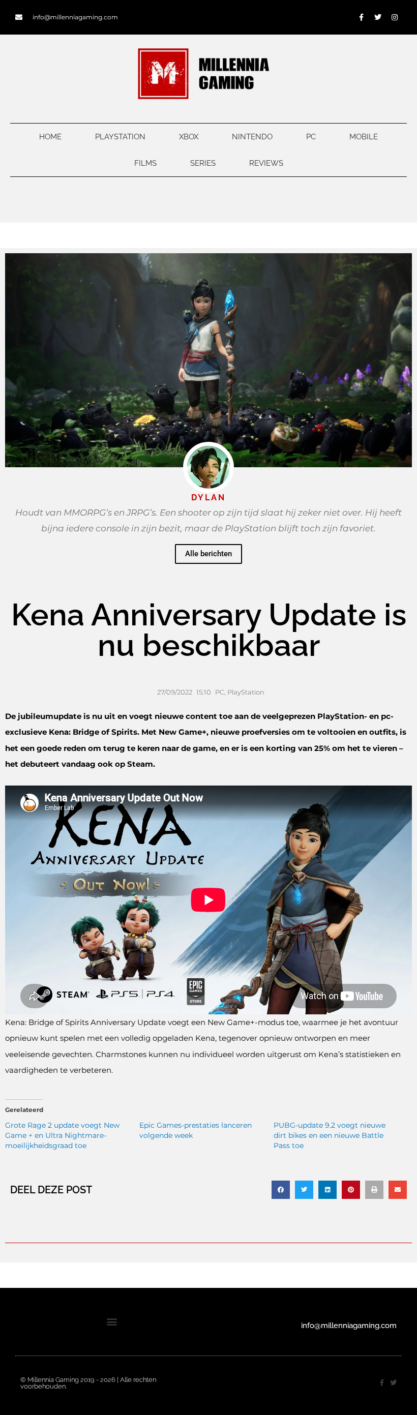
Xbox (188, 136)
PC (311, 136)
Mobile (363, 136)
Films (145, 163)
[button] (281, 1190)
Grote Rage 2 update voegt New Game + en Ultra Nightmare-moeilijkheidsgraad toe (62, 1135)
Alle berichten (208, 553)
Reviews (266, 163)
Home (50, 136)
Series (203, 163)
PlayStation (120, 136)
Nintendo (252, 136)
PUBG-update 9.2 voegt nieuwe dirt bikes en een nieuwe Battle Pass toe (329, 1135)
